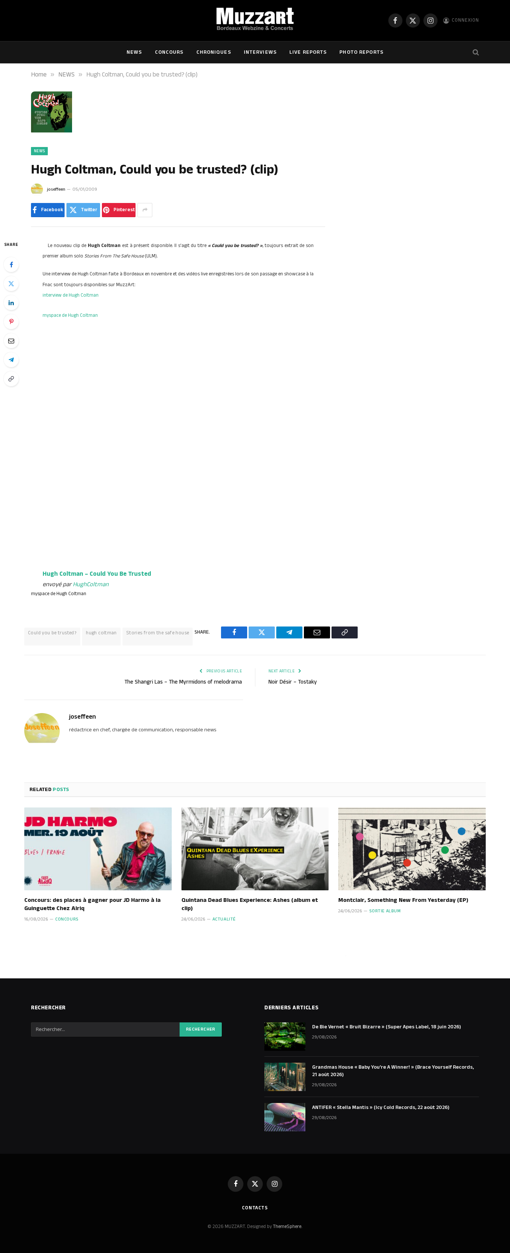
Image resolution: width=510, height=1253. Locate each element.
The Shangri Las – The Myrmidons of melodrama (183, 682)
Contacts (255, 1207)
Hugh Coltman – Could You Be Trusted (97, 573)
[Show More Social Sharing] (144, 210)
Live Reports (308, 52)
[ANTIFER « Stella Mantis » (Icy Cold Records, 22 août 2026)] (284, 1117)
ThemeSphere (287, 1226)
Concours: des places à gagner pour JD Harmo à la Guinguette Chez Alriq (92, 904)
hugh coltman (101, 632)
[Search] (475, 52)
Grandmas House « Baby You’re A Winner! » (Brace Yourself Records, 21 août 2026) (393, 1070)
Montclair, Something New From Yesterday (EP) (403, 900)
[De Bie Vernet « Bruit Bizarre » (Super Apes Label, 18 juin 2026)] (284, 1036)
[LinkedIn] (11, 302)
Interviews (260, 52)
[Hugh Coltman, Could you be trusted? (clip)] (51, 131)
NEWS (134, 52)
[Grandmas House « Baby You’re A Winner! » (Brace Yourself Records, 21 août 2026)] (284, 1077)
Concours (169, 52)
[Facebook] (11, 264)
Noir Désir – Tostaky (292, 682)
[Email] (11, 340)
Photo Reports (361, 52)
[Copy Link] (11, 378)
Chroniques (213, 52)
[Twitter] (11, 283)
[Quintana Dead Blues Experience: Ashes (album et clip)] (255, 848)
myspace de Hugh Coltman (70, 315)
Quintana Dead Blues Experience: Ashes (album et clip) (249, 904)
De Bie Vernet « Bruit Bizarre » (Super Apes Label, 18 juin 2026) (386, 1027)
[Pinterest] (11, 321)
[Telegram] (11, 359)
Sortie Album (385, 911)
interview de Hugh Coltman (71, 295)
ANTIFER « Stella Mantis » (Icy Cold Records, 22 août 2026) (381, 1107)
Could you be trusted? (52, 632)
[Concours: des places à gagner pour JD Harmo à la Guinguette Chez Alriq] (98, 848)
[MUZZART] (254, 20)
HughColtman (91, 584)
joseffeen (56, 189)
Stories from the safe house (157, 632)
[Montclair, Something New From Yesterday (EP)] (412, 848)
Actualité (224, 919)
